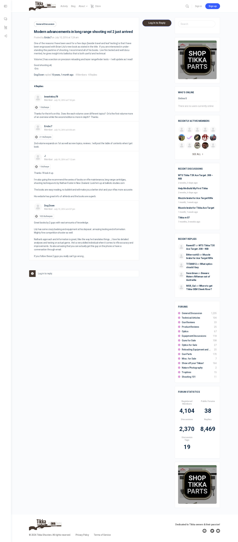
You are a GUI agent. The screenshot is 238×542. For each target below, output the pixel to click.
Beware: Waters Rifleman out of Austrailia (198, 276)
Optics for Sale (189, 345)
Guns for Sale (189, 340)
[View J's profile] (38, 157)
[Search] (187, 6)
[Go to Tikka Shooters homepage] (42, 6)
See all (196, 154)
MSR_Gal (191, 286)
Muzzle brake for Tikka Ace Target (196, 208)
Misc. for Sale (189, 358)
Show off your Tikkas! (193, 363)
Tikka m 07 (184, 217)
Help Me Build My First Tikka (193, 188)
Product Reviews (190, 327)
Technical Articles (191, 317)
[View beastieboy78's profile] (38, 98)
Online (182, 98)
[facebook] (204, 531)
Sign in (198, 6)
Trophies (186, 372)
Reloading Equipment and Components (196, 349)
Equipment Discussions (194, 336)
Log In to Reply (156, 22)
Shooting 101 (188, 376)
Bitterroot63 (192, 254)
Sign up (213, 6)
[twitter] (212, 531)
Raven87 (190, 245)
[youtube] (218, 531)
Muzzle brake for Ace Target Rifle (195, 198)
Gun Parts (187, 354)
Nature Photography (192, 367)
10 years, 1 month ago (63, 74)
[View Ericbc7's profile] (38, 128)
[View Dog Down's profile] (38, 207)
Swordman (192, 273)
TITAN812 (191, 264)
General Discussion (45, 24)
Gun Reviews (188, 322)
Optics (185, 331)
